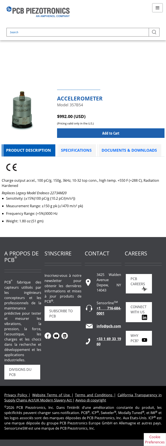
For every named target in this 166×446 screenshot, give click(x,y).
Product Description (28, 150)
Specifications (76, 150)
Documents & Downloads (129, 150)
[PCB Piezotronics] (38, 11)
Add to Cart (110, 133)
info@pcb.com (109, 326)
